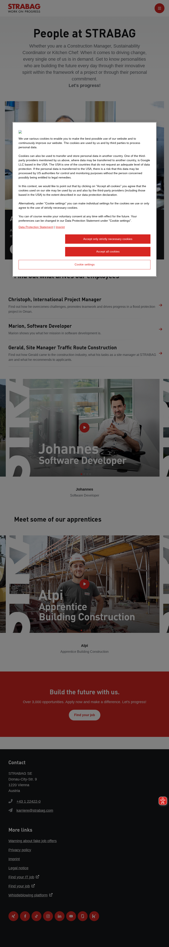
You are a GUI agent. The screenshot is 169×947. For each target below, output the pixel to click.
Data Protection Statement (36, 227)
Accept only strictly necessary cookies (107, 239)
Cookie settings (85, 264)
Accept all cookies (108, 251)
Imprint (60, 227)
